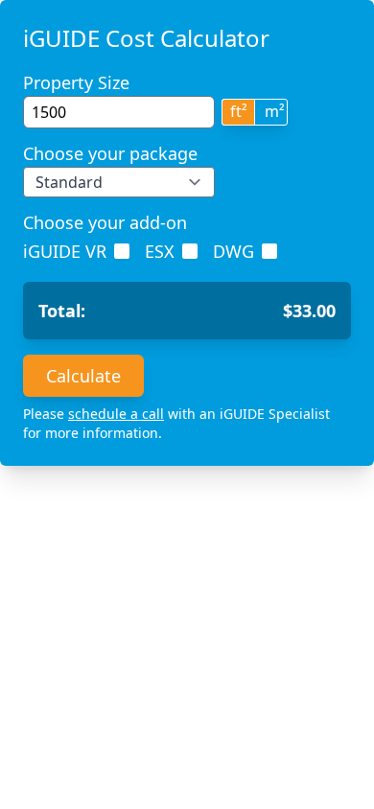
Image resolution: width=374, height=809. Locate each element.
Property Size (76, 82)
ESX (160, 251)
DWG (233, 251)
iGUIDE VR (64, 251)
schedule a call (116, 413)
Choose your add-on (105, 222)
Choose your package (110, 153)
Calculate (83, 375)
